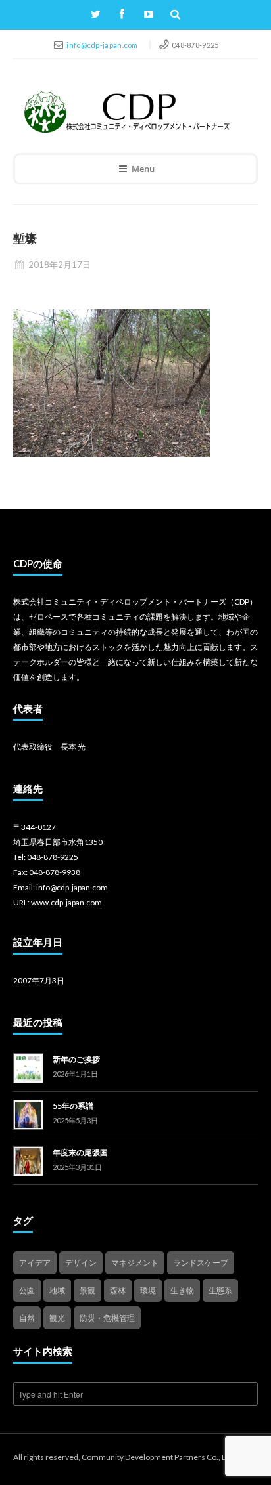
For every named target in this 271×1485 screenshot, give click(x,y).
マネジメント (135, 1263)
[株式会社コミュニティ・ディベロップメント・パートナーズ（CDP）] (126, 112)
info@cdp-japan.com (102, 45)
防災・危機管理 (107, 1318)
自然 (27, 1318)
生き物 (182, 1290)
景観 (87, 1290)
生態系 (220, 1290)
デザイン (81, 1263)
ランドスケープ (200, 1263)
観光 (57, 1318)
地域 (57, 1290)
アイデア (35, 1263)
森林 (118, 1290)
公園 (27, 1290)
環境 (148, 1290)
